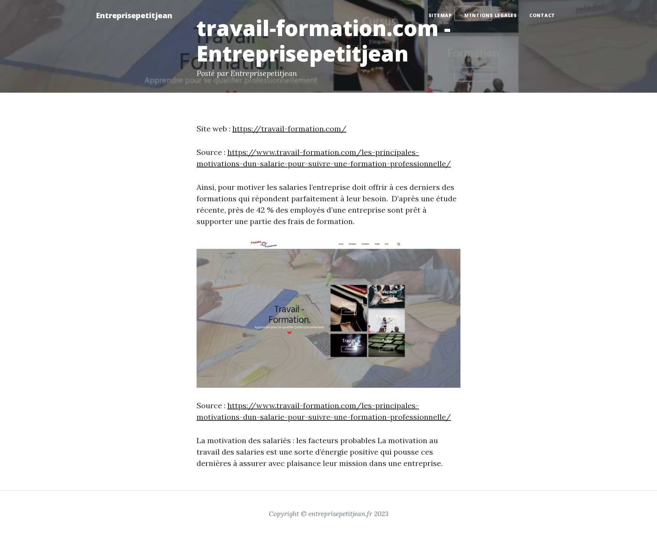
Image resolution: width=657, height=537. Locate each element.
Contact (542, 15)
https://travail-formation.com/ (289, 128)
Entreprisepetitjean (134, 15)
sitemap (440, 15)
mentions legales (490, 15)
